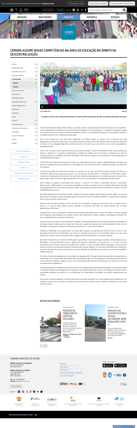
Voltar (45, 346)
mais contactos (16, 386)
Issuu (34, 392)
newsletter (60, 10)
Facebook (85, 10)
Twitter (82, 10)
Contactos (26, 10)
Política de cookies (48, 3)
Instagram (78, 10)
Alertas (21, 10)
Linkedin (74, 10)
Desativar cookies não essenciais (122, 4)
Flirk (41, 392)
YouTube (37, 392)
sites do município (48, 10)
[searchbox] (107, 10)
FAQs (16, 9)
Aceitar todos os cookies (98, 4)
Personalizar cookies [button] (76, 4)
